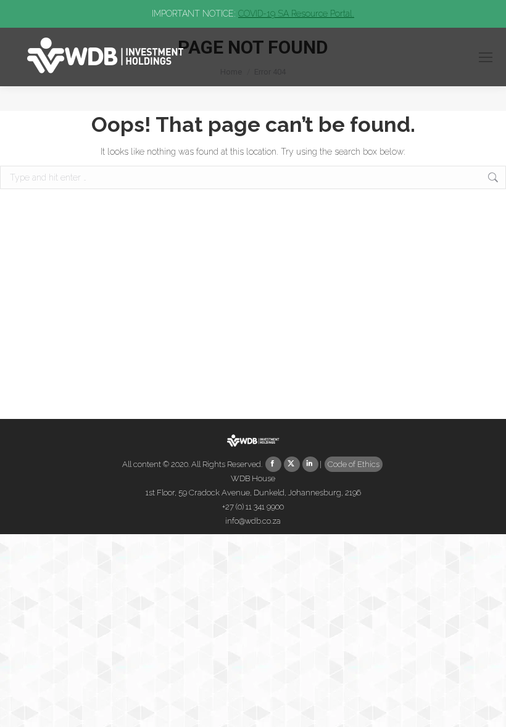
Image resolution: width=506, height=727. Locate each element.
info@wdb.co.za (253, 521)
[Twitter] (292, 464)
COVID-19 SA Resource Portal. (296, 13)
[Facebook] (273, 464)
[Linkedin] (310, 464)
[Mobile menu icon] (486, 57)
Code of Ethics (354, 464)
